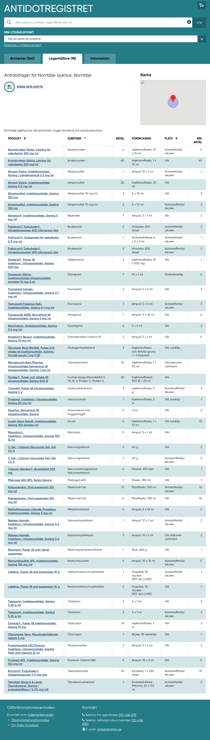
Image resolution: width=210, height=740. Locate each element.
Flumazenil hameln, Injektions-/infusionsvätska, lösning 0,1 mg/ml (33, 293)
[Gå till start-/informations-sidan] (53, 8)
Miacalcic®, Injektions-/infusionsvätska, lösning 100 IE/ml (34, 436)
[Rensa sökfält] (189, 22)
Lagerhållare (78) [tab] (62, 58)
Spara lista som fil (30, 87)
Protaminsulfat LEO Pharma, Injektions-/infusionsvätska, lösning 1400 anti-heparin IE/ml (31, 649)
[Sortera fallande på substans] (84, 138)
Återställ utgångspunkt (22, 45)
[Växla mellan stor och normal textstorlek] (201, 5)
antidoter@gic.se (109, 729)
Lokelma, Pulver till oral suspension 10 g (34, 572)
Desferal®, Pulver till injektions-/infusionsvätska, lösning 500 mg (31, 263)
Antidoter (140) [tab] (22, 58)
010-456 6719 (127, 715)
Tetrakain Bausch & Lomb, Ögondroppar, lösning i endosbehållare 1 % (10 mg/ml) (28, 686)
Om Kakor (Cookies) (25, 725)
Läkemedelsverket (41, 714)
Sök (199, 23)
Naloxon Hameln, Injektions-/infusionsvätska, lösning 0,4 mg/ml (33, 524)
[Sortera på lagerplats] (175, 138)
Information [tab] (100, 58)
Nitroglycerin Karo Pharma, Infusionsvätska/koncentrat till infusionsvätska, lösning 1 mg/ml (29, 366)
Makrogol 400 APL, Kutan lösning (30, 480)
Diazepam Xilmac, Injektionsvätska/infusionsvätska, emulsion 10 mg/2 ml (29, 278)
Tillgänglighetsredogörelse (30, 720)
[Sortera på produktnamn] (24, 138)
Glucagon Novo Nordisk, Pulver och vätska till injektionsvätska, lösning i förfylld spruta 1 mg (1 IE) (31, 351)
